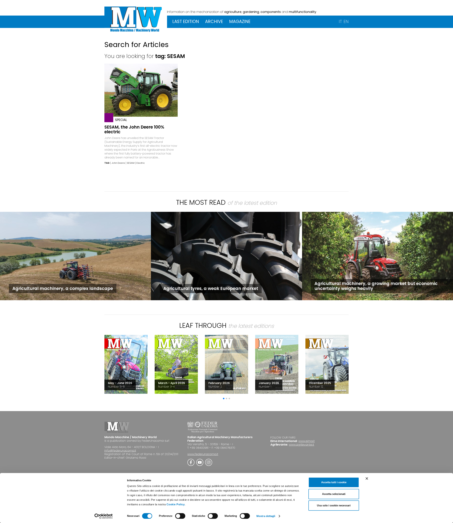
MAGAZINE (239, 21)
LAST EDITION (185, 21)
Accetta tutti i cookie (333, 482)
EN (346, 21)
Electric (140, 163)
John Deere (118, 163)
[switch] (180, 516)
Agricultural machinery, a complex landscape (62, 288)
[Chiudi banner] (367, 478)
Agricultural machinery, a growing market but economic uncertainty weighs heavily (376, 286)
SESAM (130, 163)
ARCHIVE (214, 21)
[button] (223, 398)
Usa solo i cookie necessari (334, 505)
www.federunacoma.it (202, 454)
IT (340, 21)
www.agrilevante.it (301, 445)
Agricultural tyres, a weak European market (210, 288)
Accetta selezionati (333, 493)
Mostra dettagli (265, 516)
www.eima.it (306, 441)
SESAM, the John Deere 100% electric (134, 129)
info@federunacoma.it (120, 451)
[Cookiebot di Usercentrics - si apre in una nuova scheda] (103, 516)
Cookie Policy (176, 504)
